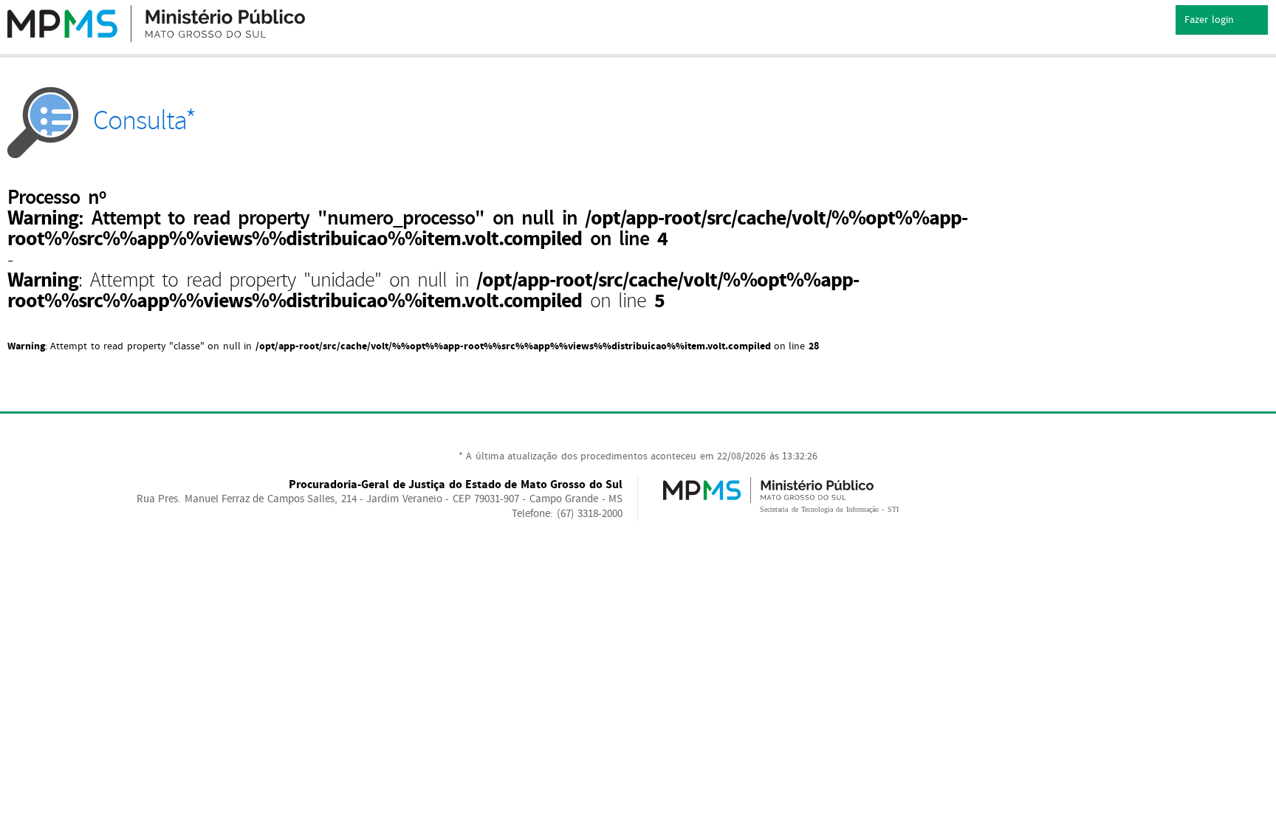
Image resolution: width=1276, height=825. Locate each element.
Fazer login (1210, 20)
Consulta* (144, 121)
